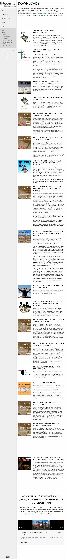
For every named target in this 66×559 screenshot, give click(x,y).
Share (59, 542)
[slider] (34, 528)
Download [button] (24, 542)
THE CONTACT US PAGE (51, 74)
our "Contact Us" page (45, 15)
